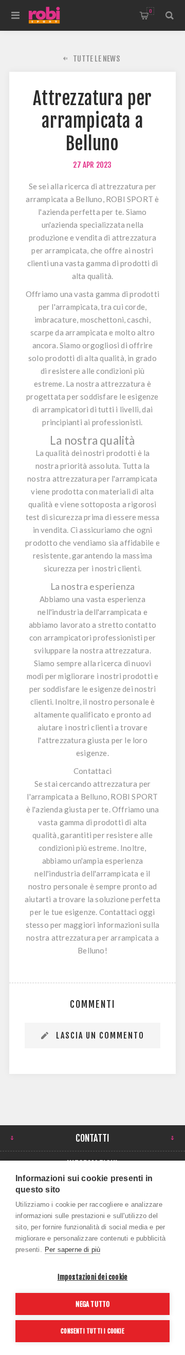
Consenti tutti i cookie (92, 1331)
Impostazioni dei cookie (93, 1276)
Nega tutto (93, 1304)
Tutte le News (96, 59)
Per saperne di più (73, 1249)
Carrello (150, 11)
